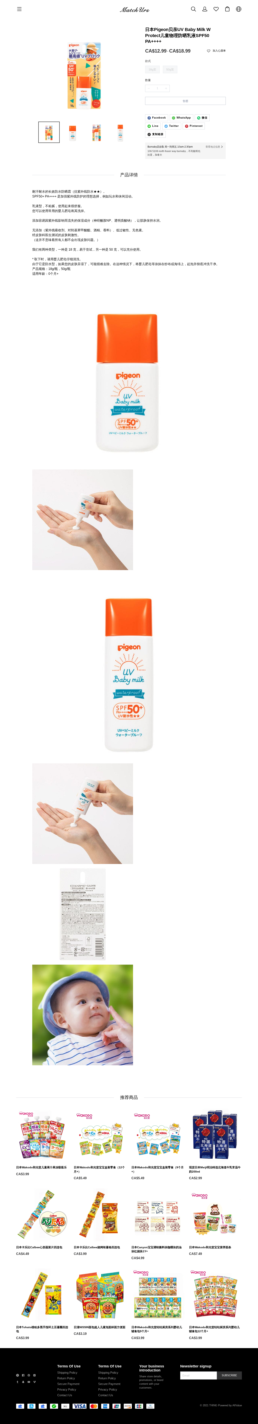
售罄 (185, 101)
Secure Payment (68, 1384)
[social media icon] (17, 1376)
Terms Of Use (69, 1366)
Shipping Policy (67, 1372)
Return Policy (66, 1378)
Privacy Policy (66, 1389)
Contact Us (64, 1395)
